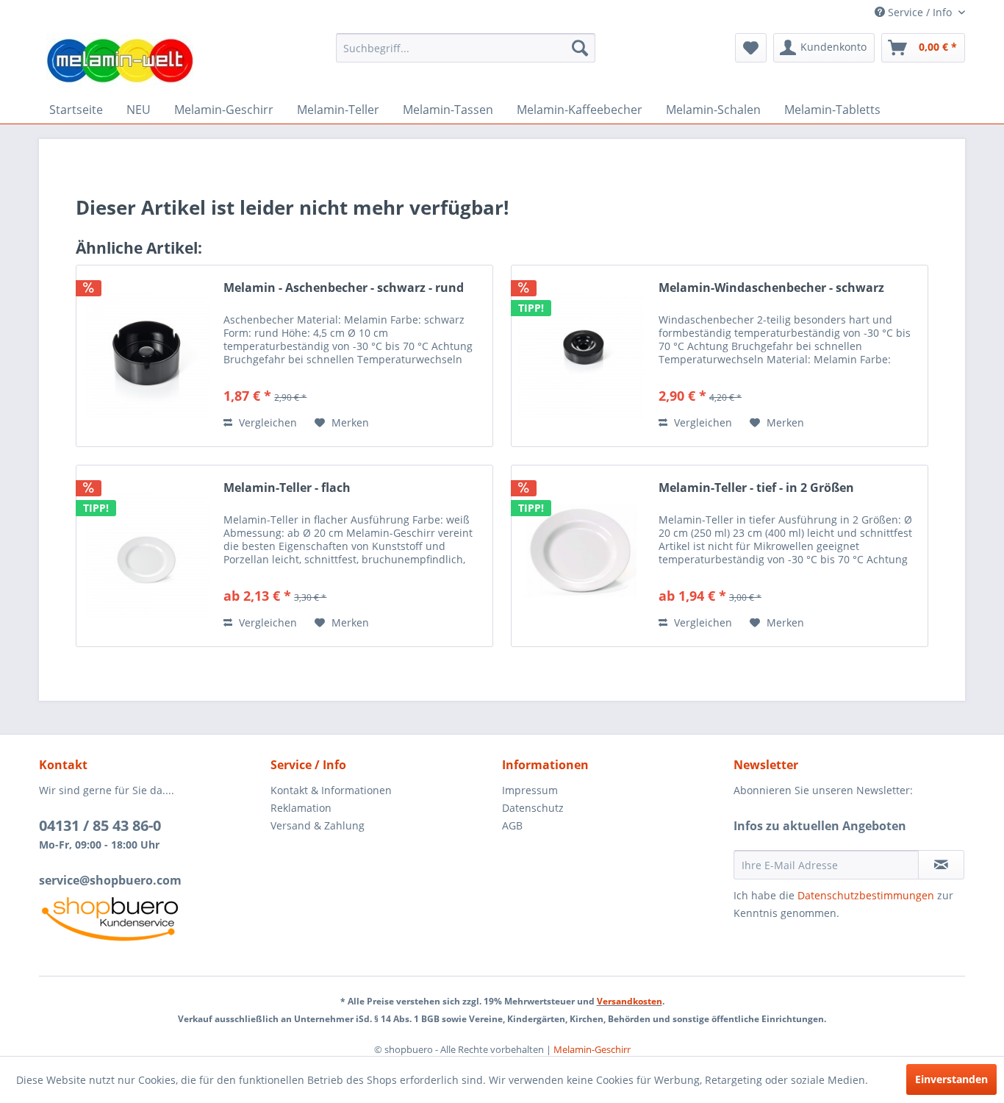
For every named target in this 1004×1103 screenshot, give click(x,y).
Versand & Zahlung (317, 825)
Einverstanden (951, 1079)
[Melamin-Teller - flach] (146, 556)
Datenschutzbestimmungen (865, 895)
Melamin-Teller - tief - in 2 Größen (756, 488)
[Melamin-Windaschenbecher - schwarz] (581, 356)
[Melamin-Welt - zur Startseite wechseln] (119, 60)
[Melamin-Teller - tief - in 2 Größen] (581, 556)
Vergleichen (266, 422)
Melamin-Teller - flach (287, 488)
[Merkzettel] (751, 48)
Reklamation (300, 808)
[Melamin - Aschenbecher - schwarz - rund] (146, 356)
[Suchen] (579, 48)
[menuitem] (465, 48)
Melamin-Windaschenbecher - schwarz (771, 288)
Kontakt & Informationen (331, 790)
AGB (512, 825)
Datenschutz (533, 808)
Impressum (530, 790)
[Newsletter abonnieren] (941, 864)
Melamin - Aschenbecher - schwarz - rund (343, 288)
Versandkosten (629, 1001)
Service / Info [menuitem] (920, 12)
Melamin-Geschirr (592, 1049)
